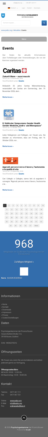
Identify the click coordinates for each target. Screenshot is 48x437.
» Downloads (6, 310)
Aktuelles (17, 30)
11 (7, 209)
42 (41, 221)
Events (21, 81)
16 (31, 209)
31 (26, 217)
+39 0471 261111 (31, 3)
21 (16, 213)
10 (43, 205)
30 (21, 217)
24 (31, 213)
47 (30, 225)
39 (26, 221)
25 (36, 213)
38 (21, 221)
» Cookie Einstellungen (10, 318)
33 (36, 217)
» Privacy (4, 315)
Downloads (37, 8)
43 (10, 225)
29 (16, 217)
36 (11, 221)
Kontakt (29, 8)
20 (11, 213)
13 (16, 209)
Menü (24, 39)
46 (25, 225)
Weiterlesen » (7, 97)
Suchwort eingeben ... (9, 23)
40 (31, 221)
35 (7, 221)
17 (36, 209)
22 (21, 213)
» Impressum (6, 312)
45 (20, 225)
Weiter (36, 225)
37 (16, 221)
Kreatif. (28, 430)
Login (23, 8)
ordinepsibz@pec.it (17, 406)
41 (36, 221)
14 (21, 209)
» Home (4, 304)
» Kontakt (4, 307)
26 (41, 213)
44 (15, 225)
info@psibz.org (17, 3)
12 (11, 209)
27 (7, 217)
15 (26, 209)
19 (7, 213)
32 (31, 217)
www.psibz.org (6, 30)
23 (26, 213)
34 (41, 217)
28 (11, 217)
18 (41, 209)
